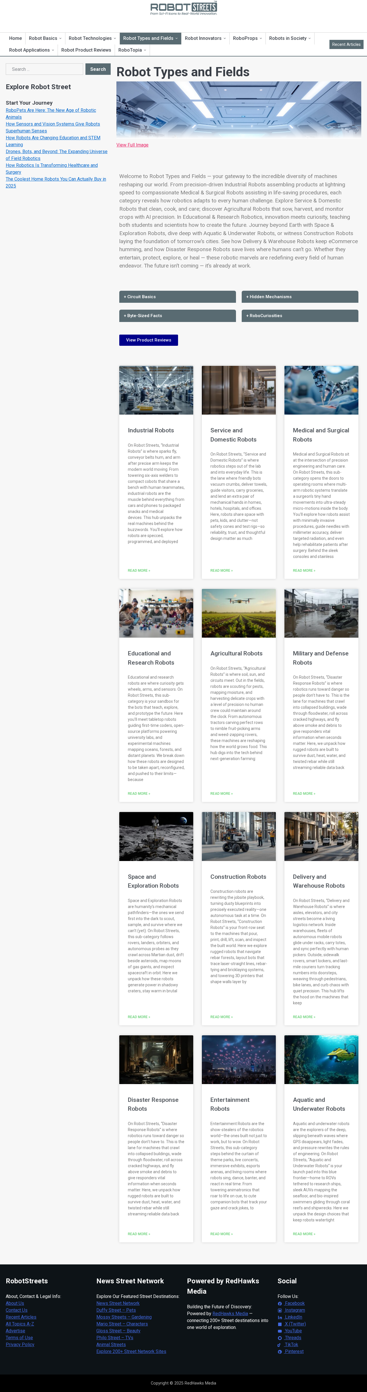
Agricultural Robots (236, 653)
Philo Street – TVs (114, 1337)
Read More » (139, 571)
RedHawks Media (230, 1313)
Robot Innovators (203, 38)
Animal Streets (111, 1344)
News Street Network (118, 1303)
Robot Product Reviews (86, 50)
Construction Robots (238, 876)
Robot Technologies (90, 38)
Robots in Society (288, 38)
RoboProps (245, 38)
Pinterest (294, 1351)
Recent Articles (346, 44)
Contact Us (17, 1310)
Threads (292, 1337)
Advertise (15, 1331)
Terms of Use (19, 1337)
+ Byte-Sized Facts (143, 315)
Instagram (294, 1310)
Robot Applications (29, 50)
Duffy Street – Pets (116, 1310)
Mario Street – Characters (122, 1324)
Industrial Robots (151, 430)
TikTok (291, 1344)
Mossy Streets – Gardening (124, 1317)
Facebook (294, 1303)
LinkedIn (293, 1317)
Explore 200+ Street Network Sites (131, 1351)
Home (15, 38)
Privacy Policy (20, 1344)
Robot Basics (43, 38)
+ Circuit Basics (140, 296)
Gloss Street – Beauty (118, 1331)
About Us (15, 1303)
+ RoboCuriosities (264, 315)
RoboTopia (130, 50)
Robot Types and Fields (148, 38)
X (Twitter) (295, 1324)
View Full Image (132, 145)
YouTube (293, 1331)
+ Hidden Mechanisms (269, 296)
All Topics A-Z (20, 1324)
